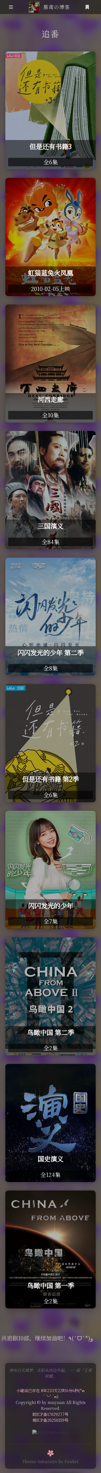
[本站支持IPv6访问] (50, 1432)
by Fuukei (69, 1461)
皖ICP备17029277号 (50, 1414)
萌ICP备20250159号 (50, 1420)
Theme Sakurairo (40, 1461)
